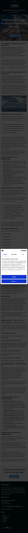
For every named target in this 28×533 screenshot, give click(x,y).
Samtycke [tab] (5, 254)
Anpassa (13, 281)
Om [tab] (23, 254)
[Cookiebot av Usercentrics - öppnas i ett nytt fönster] (21, 251)
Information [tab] (14, 254)
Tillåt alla (14, 276)
